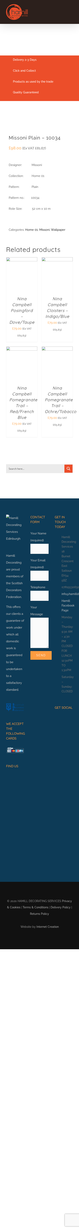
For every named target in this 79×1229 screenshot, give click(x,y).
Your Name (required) (38, 537)
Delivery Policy (60, 907)
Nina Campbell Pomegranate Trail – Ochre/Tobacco (60, 399)
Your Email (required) (37, 564)
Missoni (44, 230)
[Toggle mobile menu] (71, 11)
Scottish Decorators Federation (14, 590)
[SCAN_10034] (39, 120)
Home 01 (31, 230)
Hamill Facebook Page (67, 605)
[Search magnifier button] (68, 469)
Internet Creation (47, 926)
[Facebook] (56, 719)
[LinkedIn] (68, 719)
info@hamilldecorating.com (67, 594)
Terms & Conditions (35, 907)
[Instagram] (62, 719)
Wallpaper (58, 230)
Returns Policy (39, 913)
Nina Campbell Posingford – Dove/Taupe (21, 310)
